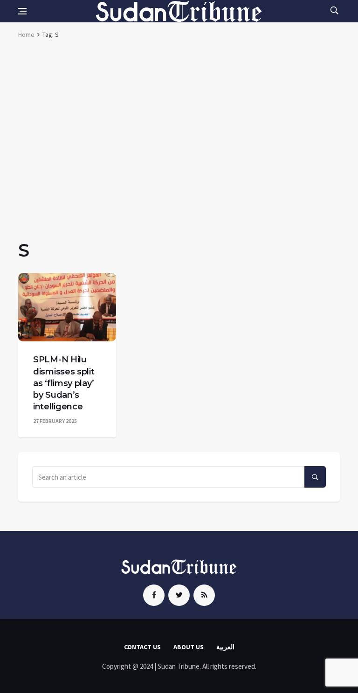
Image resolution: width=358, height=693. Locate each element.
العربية (225, 647)
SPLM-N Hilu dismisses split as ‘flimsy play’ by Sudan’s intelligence (64, 383)
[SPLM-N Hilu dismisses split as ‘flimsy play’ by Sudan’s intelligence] (67, 307)
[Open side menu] (22, 11)
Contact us (142, 647)
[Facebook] (154, 595)
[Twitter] (179, 595)
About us (188, 647)
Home (26, 34)
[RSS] (204, 595)
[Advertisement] (179, 116)
